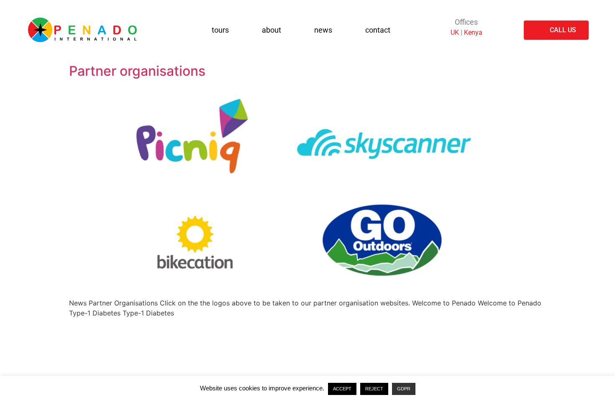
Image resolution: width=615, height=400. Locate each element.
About (271, 30)
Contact (377, 30)
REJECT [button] (374, 388)
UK (455, 32)
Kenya (473, 32)
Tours (220, 30)
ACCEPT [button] (342, 388)
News (323, 30)
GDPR (403, 388)
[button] (224, 30)
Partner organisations (137, 71)
